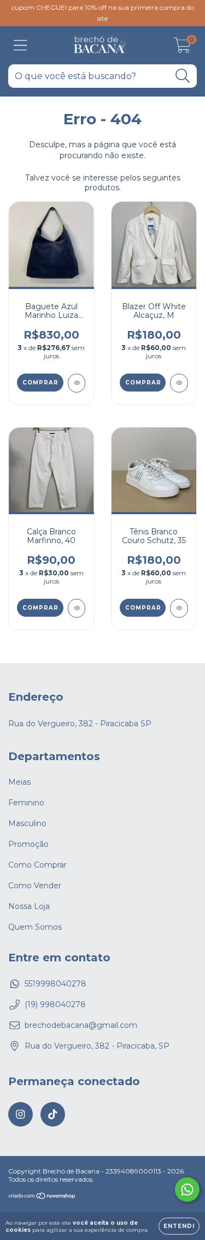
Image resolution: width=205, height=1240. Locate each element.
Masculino (27, 823)
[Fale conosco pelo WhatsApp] (187, 1189)
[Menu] (20, 45)
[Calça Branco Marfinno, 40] (77, 608)
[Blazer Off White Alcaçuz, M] (179, 383)
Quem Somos (35, 927)
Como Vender (34, 885)
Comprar (40, 382)
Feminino (26, 803)
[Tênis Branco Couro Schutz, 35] (179, 608)
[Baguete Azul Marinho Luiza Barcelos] (77, 383)
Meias (19, 782)
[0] (182, 48)
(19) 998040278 (55, 1004)
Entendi (179, 1226)
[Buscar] (183, 76)
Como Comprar (37, 865)
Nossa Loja (29, 906)
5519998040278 (55, 984)
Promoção (28, 844)
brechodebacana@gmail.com (81, 1025)
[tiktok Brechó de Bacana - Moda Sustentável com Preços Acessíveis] (52, 1114)
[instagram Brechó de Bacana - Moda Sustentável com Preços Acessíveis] (20, 1114)
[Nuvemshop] (42, 1197)
